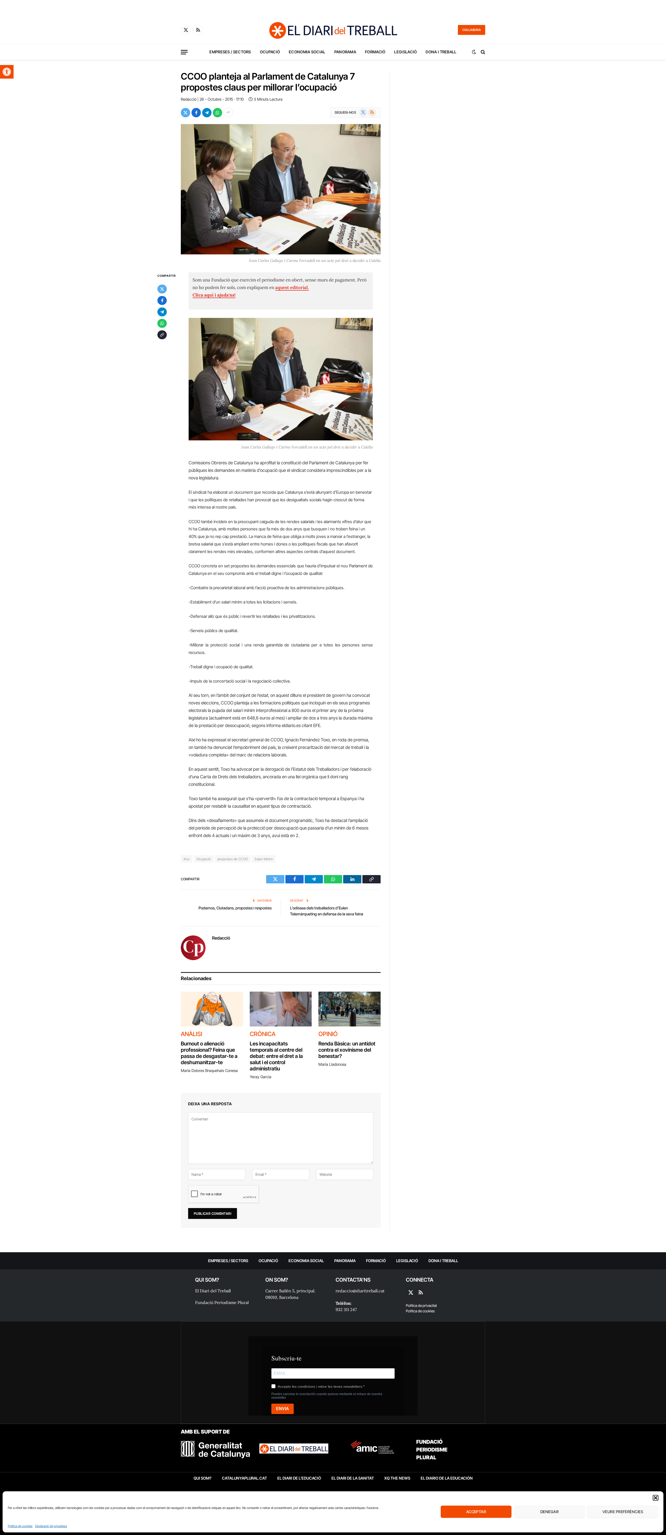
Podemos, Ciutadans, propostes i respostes (235, 907)
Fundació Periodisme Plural (222, 1302)
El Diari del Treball (213, 1290)
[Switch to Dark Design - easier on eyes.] (474, 52)
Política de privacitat (421, 1305)
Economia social (307, 51)
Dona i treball (441, 51)
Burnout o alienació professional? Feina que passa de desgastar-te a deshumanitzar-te (209, 1053)
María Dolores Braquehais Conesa (209, 1070)
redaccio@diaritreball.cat (360, 1290)
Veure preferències (623, 1511)
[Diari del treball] (333, 30)
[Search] (482, 52)
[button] (7, 72)
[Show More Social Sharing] (228, 112)
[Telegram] (162, 311)
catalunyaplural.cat (244, 1478)
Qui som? (203, 1478)
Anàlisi (191, 1034)
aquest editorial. (292, 287)
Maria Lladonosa (332, 1064)
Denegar (549, 1511)
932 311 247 (346, 1309)
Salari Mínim (263, 859)
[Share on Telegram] (207, 112)
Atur (186, 859)
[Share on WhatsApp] (217, 112)
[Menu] (184, 52)
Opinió (328, 1034)
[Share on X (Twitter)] (185, 112)
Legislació (405, 51)
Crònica (263, 1034)
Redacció (188, 99)
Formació (375, 51)
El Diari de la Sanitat (352, 1478)
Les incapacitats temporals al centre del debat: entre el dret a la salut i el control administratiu (276, 1056)
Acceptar (476, 1511)
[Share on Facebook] (196, 112)
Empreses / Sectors (230, 51)
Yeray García (260, 1076)
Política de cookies (20, 1526)
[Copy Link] (162, 334)
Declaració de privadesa (51, 1526)
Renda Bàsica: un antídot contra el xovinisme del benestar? (346, 1050)
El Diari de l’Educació (299, 1478)
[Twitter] (162, 289)
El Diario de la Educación (447, 1478)
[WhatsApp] (162, 323)
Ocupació (270, 51)
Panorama (345, 51)
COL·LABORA (471, 30)
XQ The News (397, 1478)
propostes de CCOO (232, 859)
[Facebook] (162, 300)
